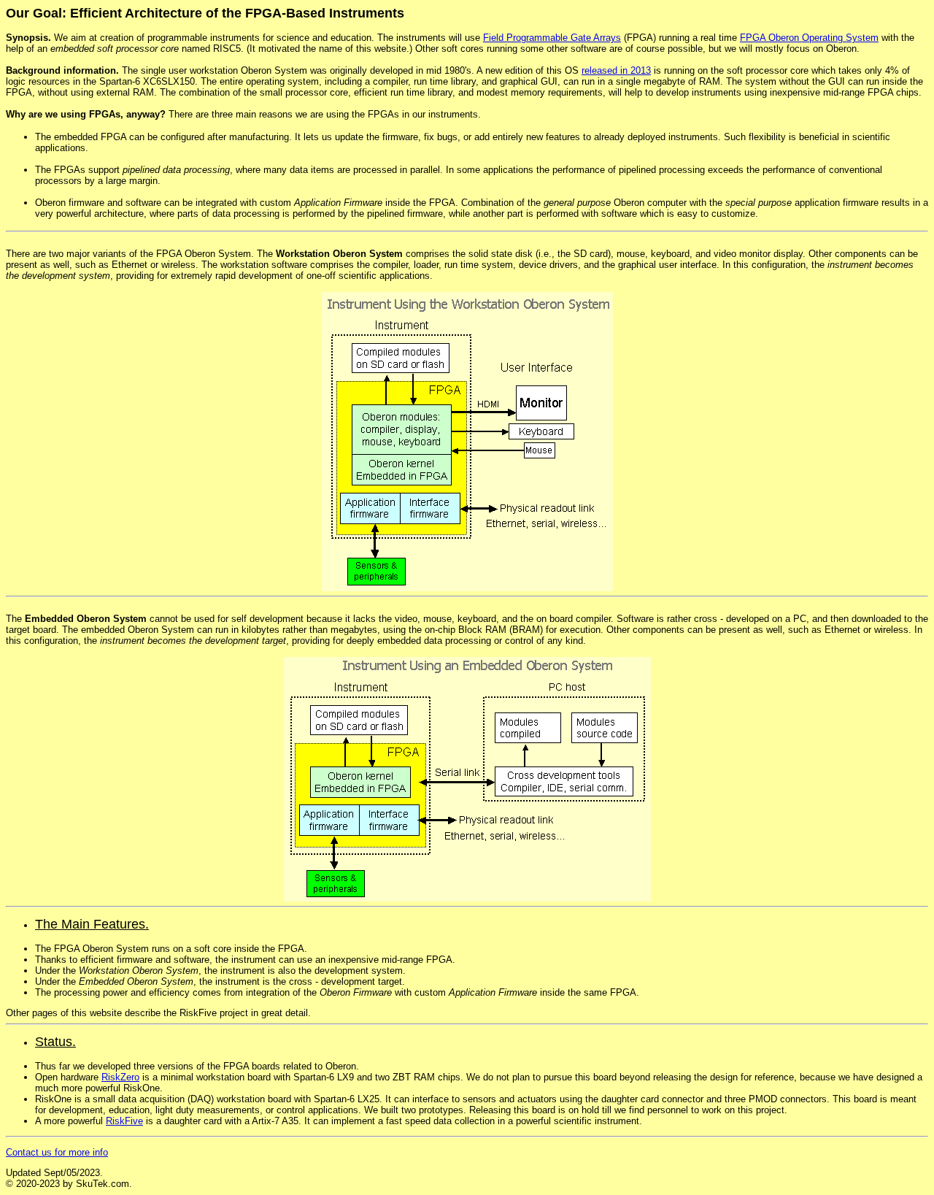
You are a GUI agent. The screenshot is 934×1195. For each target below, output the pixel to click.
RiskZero (120, 1077)
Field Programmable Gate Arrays (552, 37)
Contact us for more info (57, 1152)
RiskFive (124, 1120)
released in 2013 (616, 70)
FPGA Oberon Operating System (809, 37)
